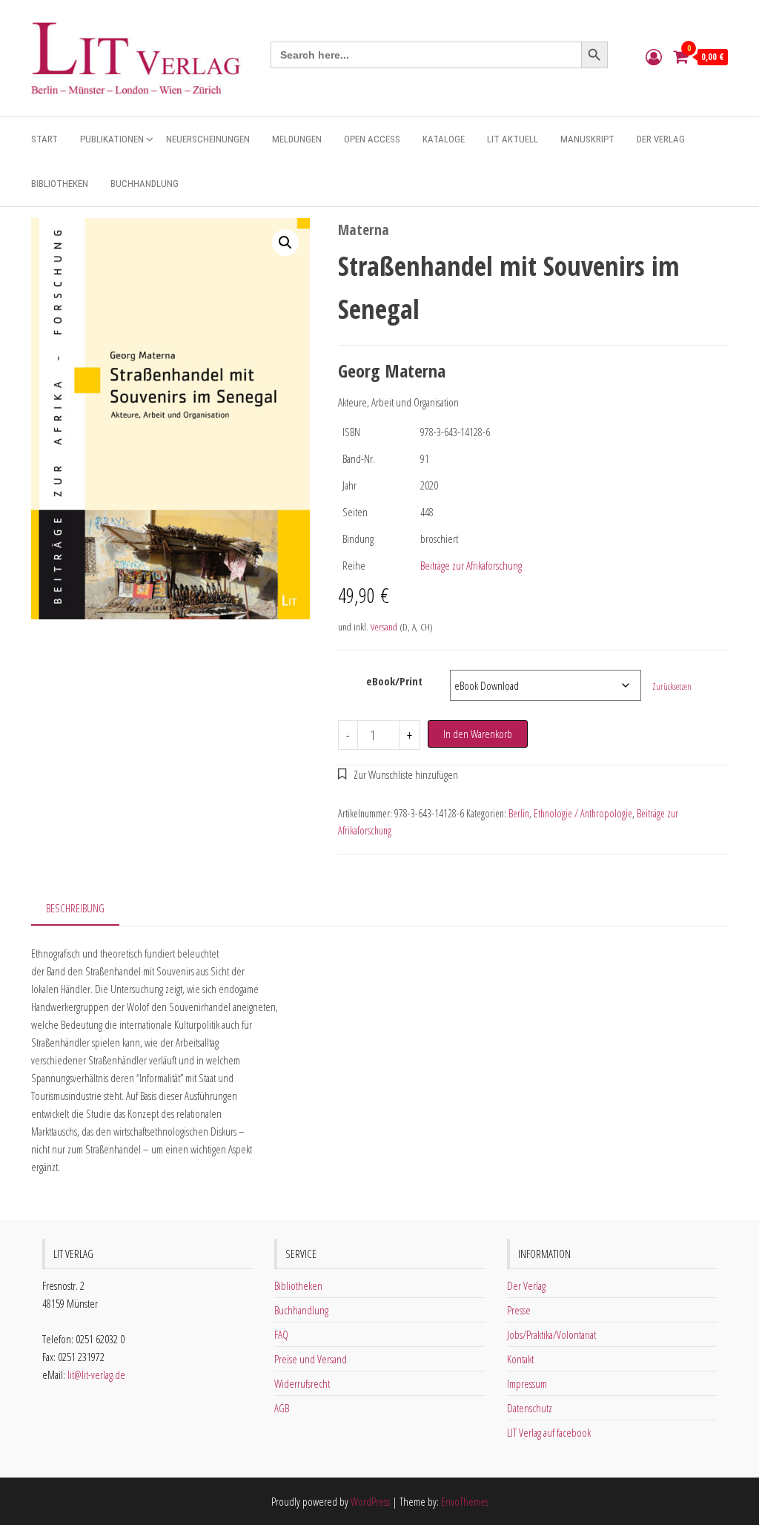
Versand (384, 626)
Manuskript (587, 139)
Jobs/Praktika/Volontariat (551, 1334)
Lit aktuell (512, 139)
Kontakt (520, 1358)
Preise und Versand (310, 1358)
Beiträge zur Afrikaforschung (471, 565)
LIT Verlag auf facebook (549, 1432)
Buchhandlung (144, 183)
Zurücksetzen (672, 686)
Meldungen (297, 139)
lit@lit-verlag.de (96, 1374)
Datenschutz (529, 1407)
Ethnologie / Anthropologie (583, 813)
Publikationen (112, 139)
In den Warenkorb (477, 733)
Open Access (372, 139)
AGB (281, 1407)
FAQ (281, 1334)
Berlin (518, 813)
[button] (285, 242)
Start (44, 139)
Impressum (527, 1383)
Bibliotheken (59, 183)
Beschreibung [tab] (75, 907)
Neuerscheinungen (208, 139)
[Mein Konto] (654, 56)
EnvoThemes (464, 1501)
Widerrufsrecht (302, 1383)
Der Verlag (661, 139)
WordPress (370, 1501)
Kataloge (443, 139)
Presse (519, 1309)
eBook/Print (394, 680)
